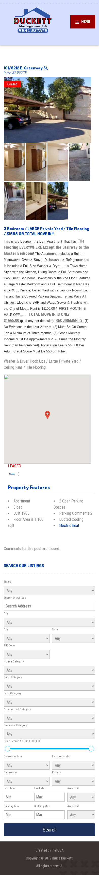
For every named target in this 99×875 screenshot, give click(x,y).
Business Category (15, 725)
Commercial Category (17, 709)
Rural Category (13, 677)
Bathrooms (11, 772)
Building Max (42, 806)
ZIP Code (9, 645)
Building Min (11, 806)
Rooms (56, 772)
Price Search (22, 741)
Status (7, 581)
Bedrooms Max (61, 756)
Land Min (9, 788)
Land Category (12, 693)
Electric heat (69, 525)
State (55, 629)
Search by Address (15, 597)
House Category (14, 661)
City (6, 613)
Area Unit (73, 788)
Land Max (40, 788)
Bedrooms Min (13, 756)
